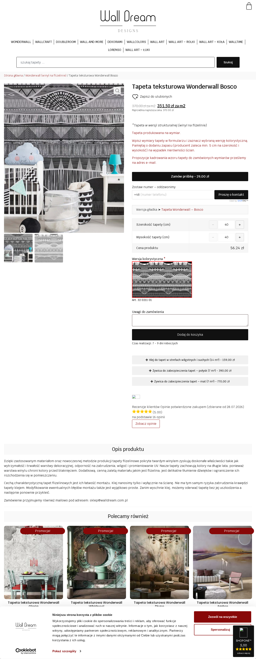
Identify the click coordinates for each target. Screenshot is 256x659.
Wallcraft (43, 42)
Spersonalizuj (220, 629)
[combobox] (115, 62)
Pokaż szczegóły (64, 651)
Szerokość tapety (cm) (153, 225)
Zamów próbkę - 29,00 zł (190, 176)
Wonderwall (21, 42)
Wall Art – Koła (212, 42)
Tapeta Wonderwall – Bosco (182, 209)
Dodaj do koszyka (190, 334)
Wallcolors (136, 42)
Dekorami (115, 42)
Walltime (236, 42)
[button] (117, 90)
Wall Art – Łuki (137, 50)
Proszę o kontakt (231, 195)
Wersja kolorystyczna (148, 259)
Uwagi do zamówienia (148, 312)
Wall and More (91, 42)
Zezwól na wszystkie (222, 616)
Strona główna (13, 75)
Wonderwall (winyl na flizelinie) (45, 75)
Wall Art (157, 42)
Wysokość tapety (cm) (152, 237)
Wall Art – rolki (182, 42)
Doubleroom (66, 42)
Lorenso (114, 50)
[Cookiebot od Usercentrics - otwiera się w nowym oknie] (25, 651)
